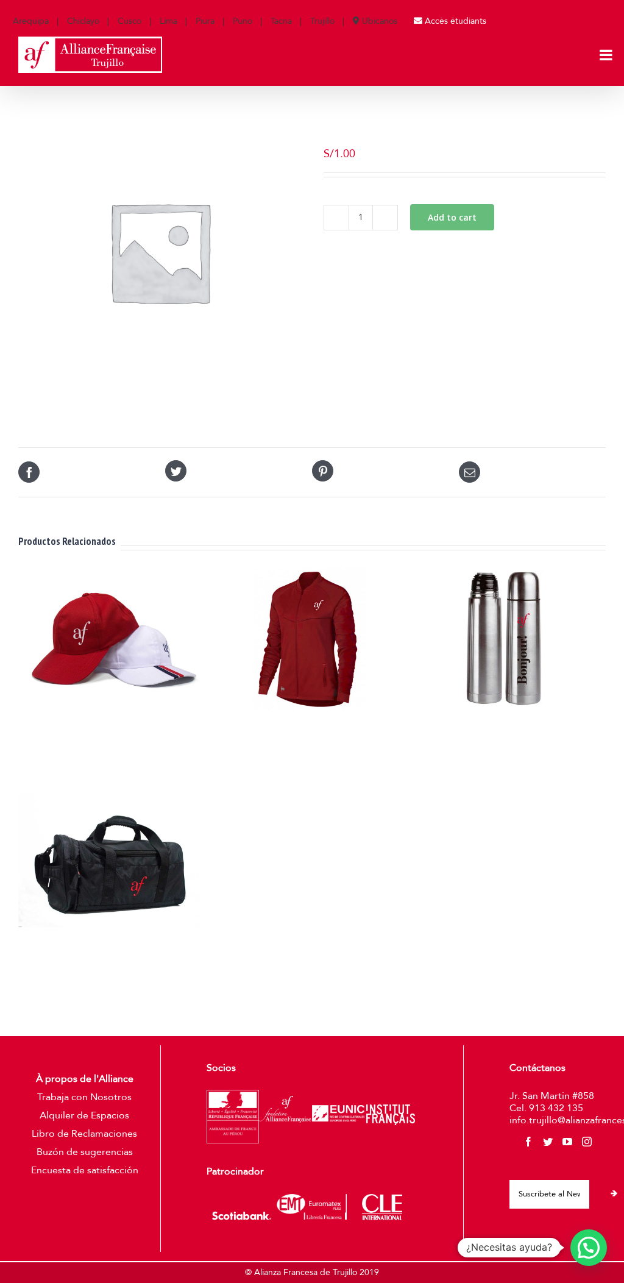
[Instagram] (587, 1141)
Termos (504, 730)
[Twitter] (548, 1141)
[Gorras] (113, 638)
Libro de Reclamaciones (84, 1133)
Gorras (113, 730)
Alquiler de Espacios (84, 1115)
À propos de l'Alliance (84, 1079)
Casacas (309, 730)
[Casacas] (308, 638)
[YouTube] (567, 1141)
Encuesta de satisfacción (84, 1170)
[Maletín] (113, 860)
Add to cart (452, 217)
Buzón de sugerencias (85, 1152)
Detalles (117, 768)
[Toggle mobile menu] (607, 55)
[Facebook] (528, 1141)
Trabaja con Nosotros (84, 1097)
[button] (588, 1247)
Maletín (113, 951)
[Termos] (504, 638)
